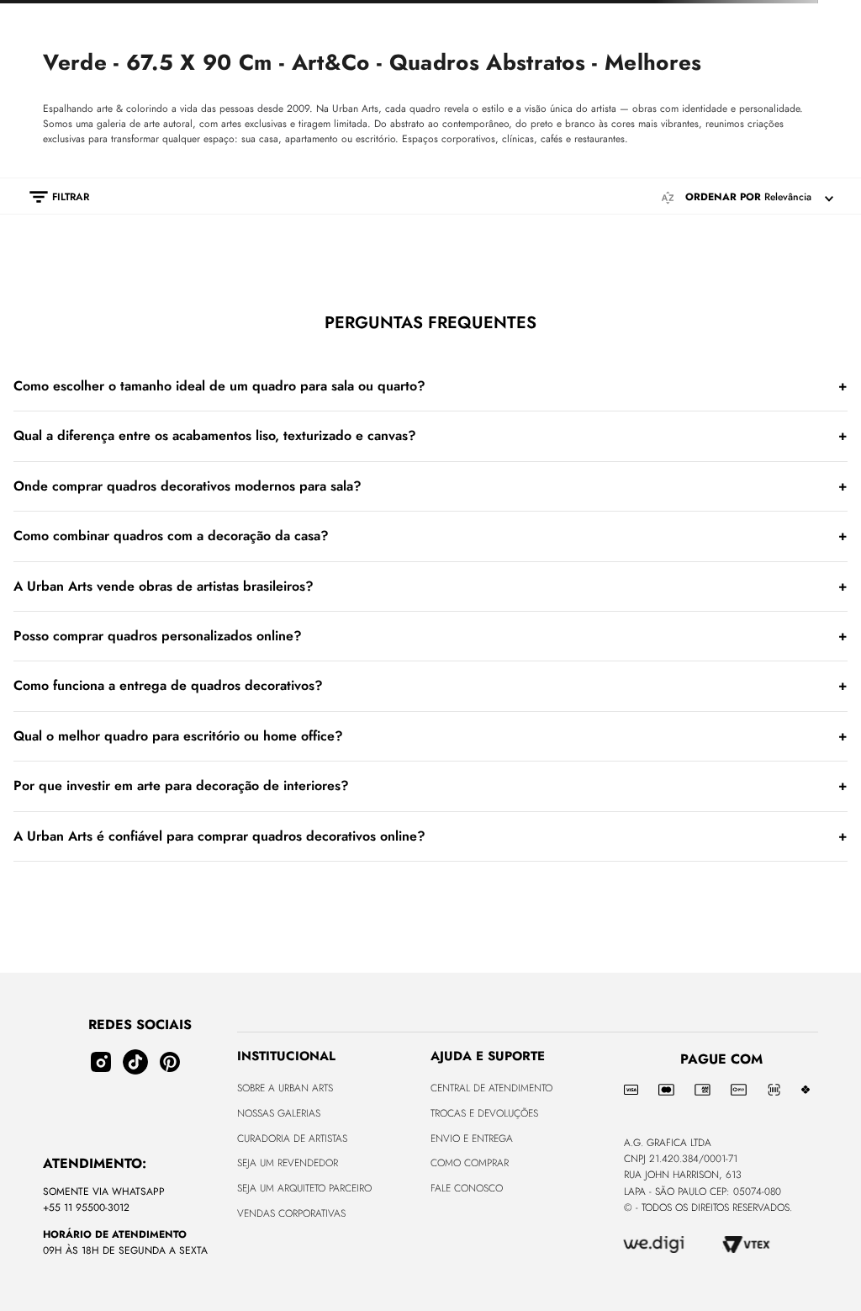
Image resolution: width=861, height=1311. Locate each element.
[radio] (360, 263)
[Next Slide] (832, 13)
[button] (51, 264)
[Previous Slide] (29, 13)
